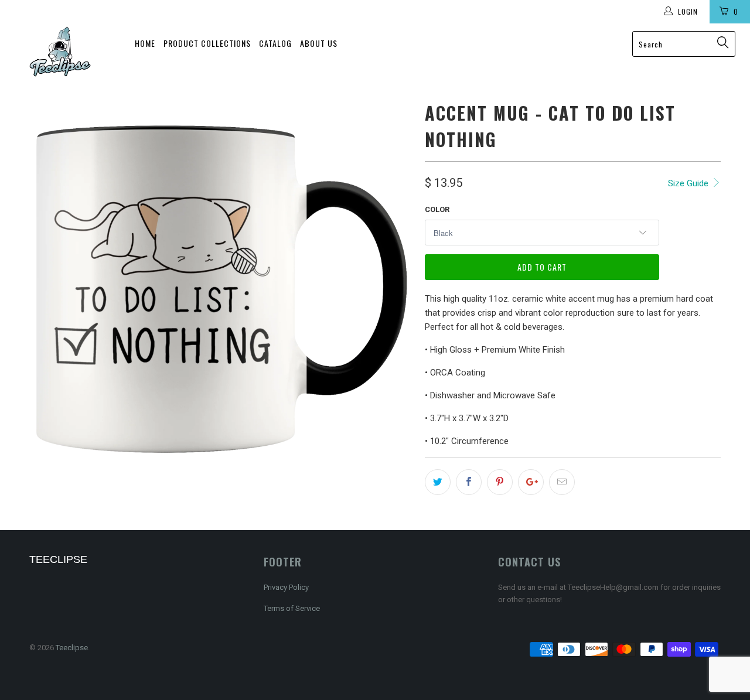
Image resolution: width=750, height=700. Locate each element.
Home (145, 43)
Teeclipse (72, 647)
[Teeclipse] (60, 51)
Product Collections (207, 43)
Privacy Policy (286, 587)
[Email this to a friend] (562, 482)
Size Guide (689, 183)
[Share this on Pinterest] (500, 482)
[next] (392, 289)
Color (437, 209)
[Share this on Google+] (531, 482)
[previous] (50, 289)
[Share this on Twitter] (438, 482)
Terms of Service (292, 608)
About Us (319, 43)
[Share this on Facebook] (469, 482)
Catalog (275, 43)
